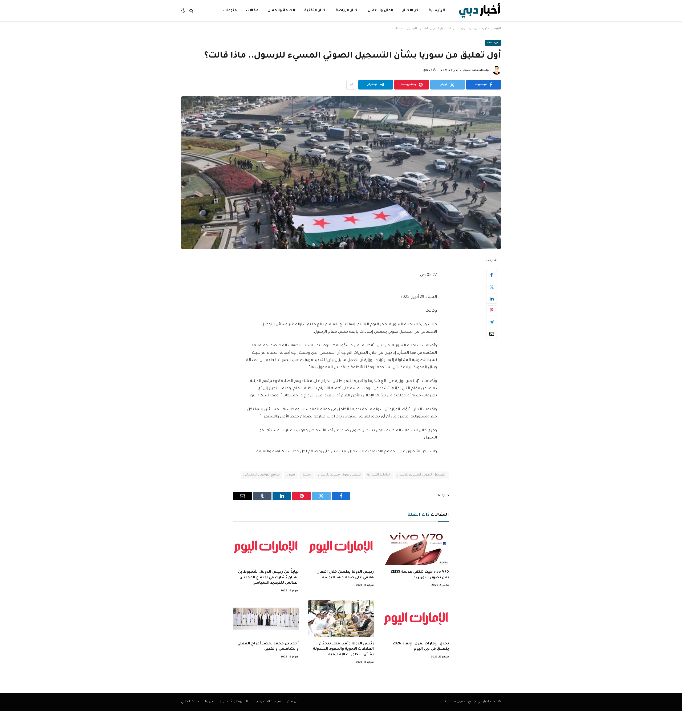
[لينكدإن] (491, 298)
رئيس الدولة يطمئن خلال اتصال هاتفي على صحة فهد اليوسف (345, 574)
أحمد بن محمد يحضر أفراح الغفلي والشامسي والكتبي (268, 646)
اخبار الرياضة (347, 11)
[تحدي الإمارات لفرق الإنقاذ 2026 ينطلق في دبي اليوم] (416, 618)
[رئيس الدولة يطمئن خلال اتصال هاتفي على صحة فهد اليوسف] (341, 547)
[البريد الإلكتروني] (491, 333)
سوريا (290, 475)
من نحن (293, 702)
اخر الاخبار (411, 11)
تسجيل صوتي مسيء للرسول (339, 475)
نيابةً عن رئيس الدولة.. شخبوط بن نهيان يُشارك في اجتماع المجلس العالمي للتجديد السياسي (268, 577)
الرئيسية (437, 11)
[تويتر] (491, 287)
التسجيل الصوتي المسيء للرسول (421, 475)
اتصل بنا (211, 702)
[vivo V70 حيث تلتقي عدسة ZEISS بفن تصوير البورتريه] (416, 547)
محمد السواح (470, 70)
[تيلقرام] (491, 322)
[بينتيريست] (491, 310)
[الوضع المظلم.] (183, 10)
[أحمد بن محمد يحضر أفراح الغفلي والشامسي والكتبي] (266, 618)
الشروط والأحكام (236, 702)
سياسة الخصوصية (267, 702)
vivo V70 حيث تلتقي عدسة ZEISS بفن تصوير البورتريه (420, 574)
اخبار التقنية (315, 11)
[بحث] (191, 11)
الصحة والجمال (281, 11)
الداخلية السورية (378, 475)
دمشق (306, 475)
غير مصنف (493, 43)
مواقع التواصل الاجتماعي (261, 475)
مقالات (252, 11)
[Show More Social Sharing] (351, 85)
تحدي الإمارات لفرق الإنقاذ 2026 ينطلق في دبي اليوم (421, 646)
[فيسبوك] (491, 275)
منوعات (230, 11)
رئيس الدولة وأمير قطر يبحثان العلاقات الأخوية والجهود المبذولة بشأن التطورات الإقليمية (343, 649)
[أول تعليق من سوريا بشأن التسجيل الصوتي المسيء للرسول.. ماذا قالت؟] (341, 172)
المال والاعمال (380, 11)
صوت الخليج (190, 702)
